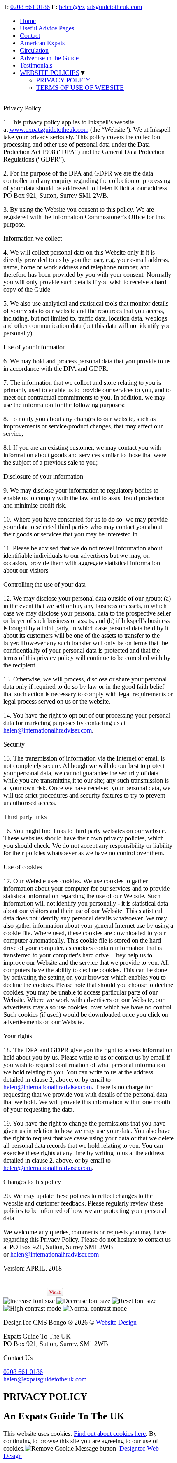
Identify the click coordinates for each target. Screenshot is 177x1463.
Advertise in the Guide (49, 57)
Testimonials (36, 65)
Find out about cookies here (110, 1433)
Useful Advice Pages (47, 28)
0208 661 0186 (30, 6)
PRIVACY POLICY (63, 80)
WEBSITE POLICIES (49, 72)
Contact (30, 35)
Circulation (34, 50)
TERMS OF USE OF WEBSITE (80, 87)
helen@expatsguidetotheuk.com (100, 6)
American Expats (42, 43)
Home (28, 20)
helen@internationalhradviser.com (47, 730)
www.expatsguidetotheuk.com (48, 129)
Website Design (116, 1322)
